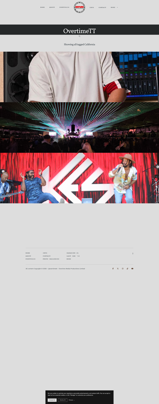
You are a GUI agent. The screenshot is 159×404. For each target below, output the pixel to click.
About (52, 7)
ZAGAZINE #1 (73, 253)
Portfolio (64, 7)
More (113, 7)
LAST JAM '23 (73, 256)
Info (92, 7)
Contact (102, 7)
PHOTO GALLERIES (51, 259)
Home (42, 7)
